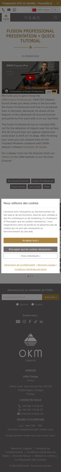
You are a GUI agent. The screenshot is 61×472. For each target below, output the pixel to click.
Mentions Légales (46, 264)
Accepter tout (29, 240)
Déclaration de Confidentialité (19, 264)
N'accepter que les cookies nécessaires (30, 249)
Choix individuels (30, 255)
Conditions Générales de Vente (31, 269)
